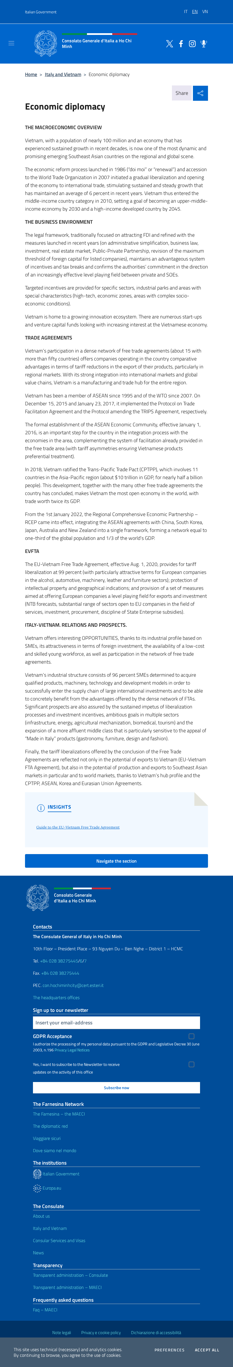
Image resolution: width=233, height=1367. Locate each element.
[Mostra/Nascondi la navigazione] (11, 43)
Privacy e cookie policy (101, 1332)
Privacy (61, 1050)
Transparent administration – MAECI (67, 1287)
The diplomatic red (50, 1126)
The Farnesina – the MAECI (59, 1113)
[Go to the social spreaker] (202, 43)
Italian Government (41, 12)
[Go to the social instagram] (191, 43)
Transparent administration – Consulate (70, 1275)
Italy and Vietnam (63, 74)
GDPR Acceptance (52, 1036)
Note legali (61, 1332)
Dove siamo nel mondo (54, 1150)
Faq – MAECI (45, 1309)
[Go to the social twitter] (168, 43)
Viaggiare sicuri (47, 1138)
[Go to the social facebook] (179, 43)
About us (41, 1216)
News (38, 1252)
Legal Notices (79, 1050)
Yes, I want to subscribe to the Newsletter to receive (76, 1064)
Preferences (170, 1350)
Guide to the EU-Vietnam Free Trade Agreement (78, 827)
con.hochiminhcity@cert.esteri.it (73, 985)
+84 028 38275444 (60, 973)
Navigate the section (116, 860)
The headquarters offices (56, 997)
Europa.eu (51, 1187)
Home (31, 74)
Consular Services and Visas (59, 1240)
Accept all (207, 1350)
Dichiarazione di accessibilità (156, 1332)
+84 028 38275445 (59, 960)
